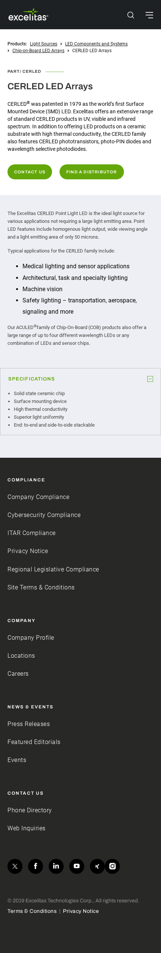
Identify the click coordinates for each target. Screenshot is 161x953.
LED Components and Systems (96, 44)
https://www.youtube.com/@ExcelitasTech (76, 866)
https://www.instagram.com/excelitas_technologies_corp (112, 866)
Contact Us (29, 172)
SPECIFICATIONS (31, 379)
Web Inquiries (26, 828)
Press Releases (28, 724)
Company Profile (30, 637)
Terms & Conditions (32, 911)
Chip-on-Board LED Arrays (38, 50)
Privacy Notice (27, 551)
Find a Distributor (91, 172)
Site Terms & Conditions (41, 587)
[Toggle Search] (130, 14)
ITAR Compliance (31, 533)
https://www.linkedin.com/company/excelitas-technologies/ (56, 866)
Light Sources (43, 44)
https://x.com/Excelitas (14, 866)
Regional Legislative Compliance (53, 569)
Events (16, 760)
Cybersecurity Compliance (43, 515)
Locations (21, 655)
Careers (18, 673)
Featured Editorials (34, 742)
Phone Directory (29, 810)
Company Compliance (38, 497)
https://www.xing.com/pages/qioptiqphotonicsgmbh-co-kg (97, 866)
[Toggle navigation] (149, 15)
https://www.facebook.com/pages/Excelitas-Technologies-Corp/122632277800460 (35, 866)
